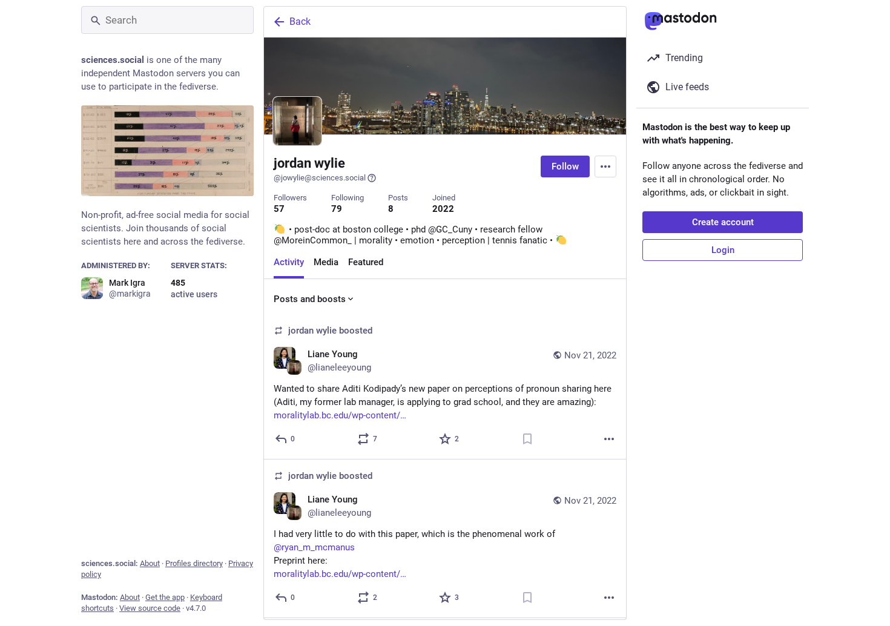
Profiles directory (194, 563)
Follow (565, 166)
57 (279, 208)
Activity (289, 262)
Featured (365, 262)
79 (336, 208)
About (150, 563)
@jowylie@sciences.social (320, 177)
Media (326, 262)
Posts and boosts (310, 299)
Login (722, 250)
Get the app (165, 597)
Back (300, 21)
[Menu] (605, 166)
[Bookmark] (527, 439)
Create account (723, 222)
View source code (149, 608)
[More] (609, 439)
